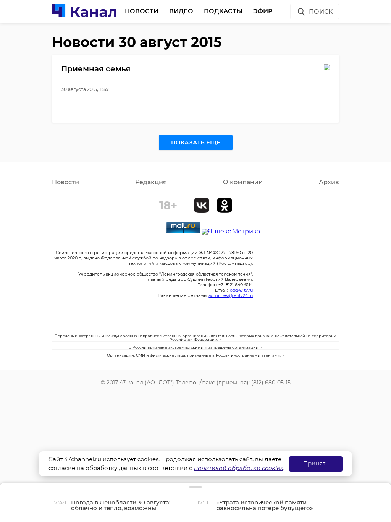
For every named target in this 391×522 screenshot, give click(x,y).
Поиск (321, 11)
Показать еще (195, 142)
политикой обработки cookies (238, 468)
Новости (141, 11)
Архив (329, 182)
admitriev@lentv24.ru (230, 295)
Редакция (151, 182)
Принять (315, 463)
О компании (243, 182)
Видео (181, 11)
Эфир (263, 11)
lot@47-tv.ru (241, 290)
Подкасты (223, 11)
